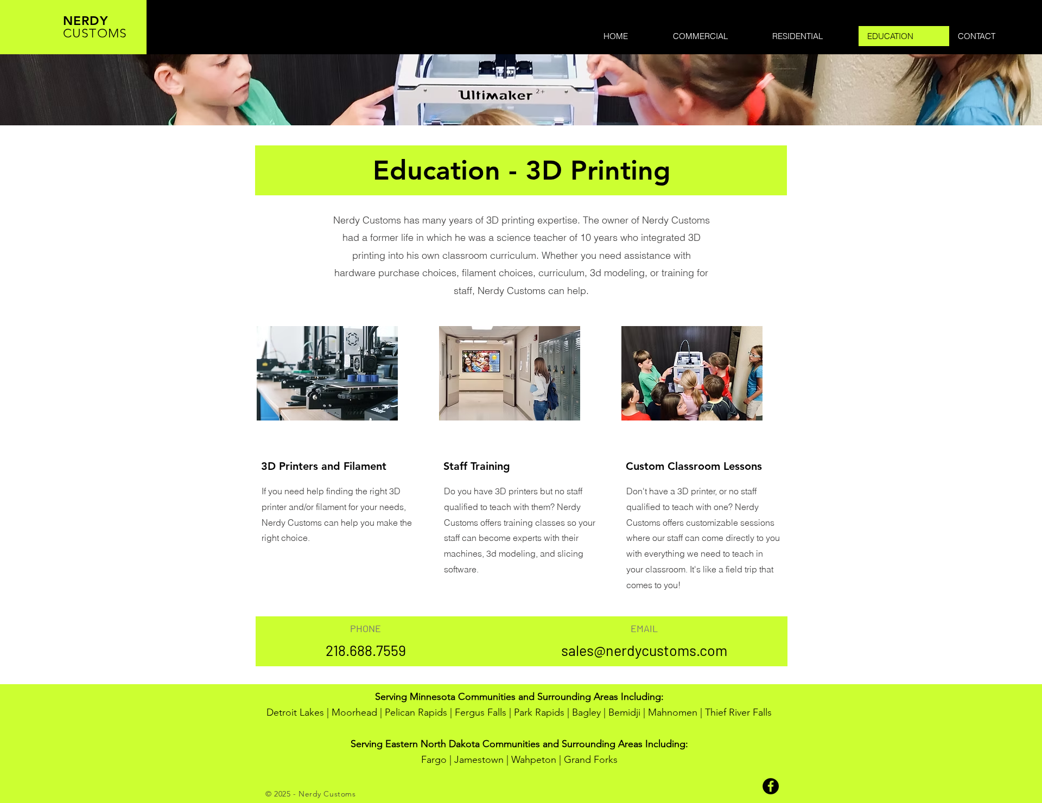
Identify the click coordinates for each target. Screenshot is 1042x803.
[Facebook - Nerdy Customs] (771, 786)
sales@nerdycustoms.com (644, 650)
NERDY (85, 20)
